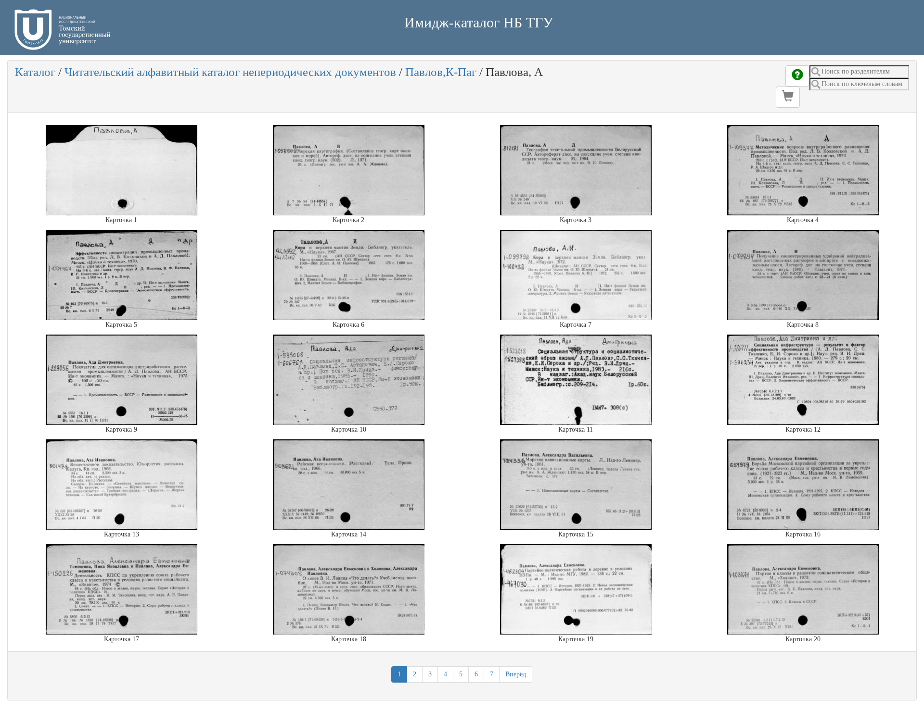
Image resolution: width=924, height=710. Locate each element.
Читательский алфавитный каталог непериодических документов (230, 71)
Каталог (35, 71)
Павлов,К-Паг (440, 71)
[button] (788, 97)
